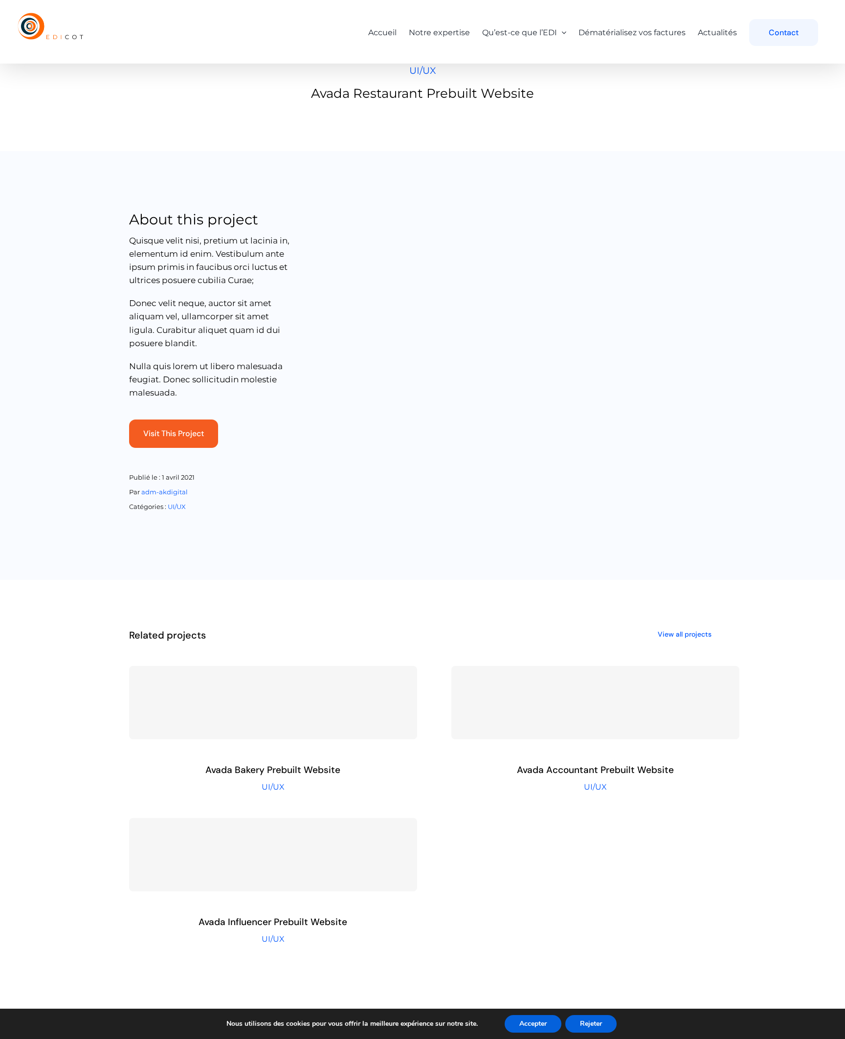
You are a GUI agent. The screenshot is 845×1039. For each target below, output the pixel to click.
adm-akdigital (164, 492)
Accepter (533, 1023)
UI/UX (422, 70)
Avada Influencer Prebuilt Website (273, 922)
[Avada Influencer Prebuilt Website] (273, 854)
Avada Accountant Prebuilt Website (595, 770)
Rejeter (591, 1023)
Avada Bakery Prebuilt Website (272, 770)
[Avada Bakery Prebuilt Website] (273, 702)
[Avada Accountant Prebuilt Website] (595, 702)
